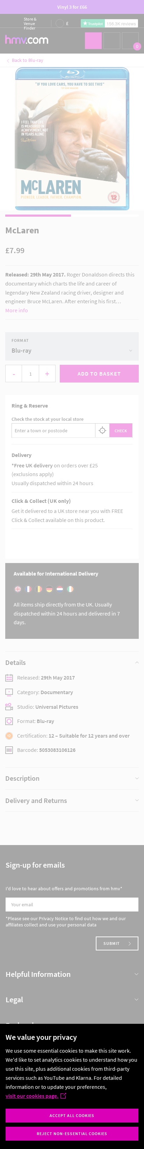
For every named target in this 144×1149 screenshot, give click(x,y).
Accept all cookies (72, 1115)
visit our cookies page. (32, 1095)
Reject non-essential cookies (72, 1133)
